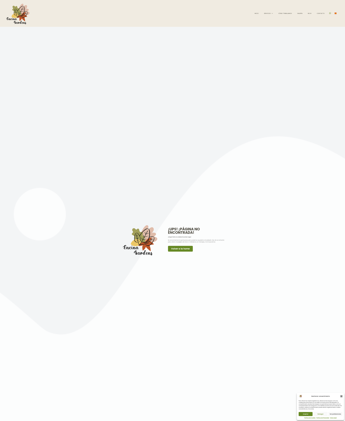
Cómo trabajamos (285, 13)
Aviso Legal (333, 418)
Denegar (321, 414)
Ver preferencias (335, 414)
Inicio (257, 13)
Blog (309, 13)
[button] (341, 396)
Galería (300, 13)
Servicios (267, 13)
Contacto (321, 13)
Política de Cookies (309, 418)
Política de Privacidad (322, 418)
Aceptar (305, 414)
